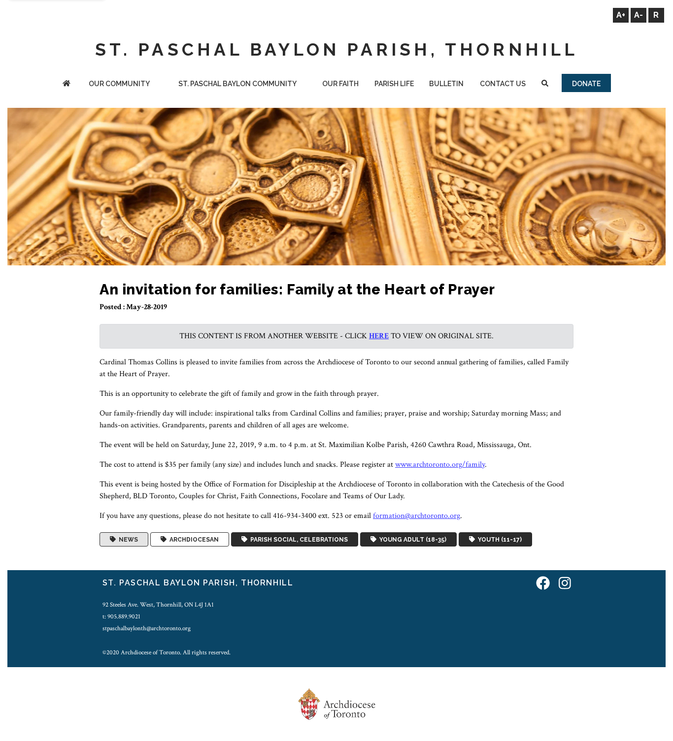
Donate (586, 84)
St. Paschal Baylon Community (237, 84)
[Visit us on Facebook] (543, 584)
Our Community (119, 84)
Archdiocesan (193, 539)
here (379, 336)
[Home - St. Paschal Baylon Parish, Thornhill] (67, 84)
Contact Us (503, 84)
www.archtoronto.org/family (440, 464)
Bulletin (446, 84)
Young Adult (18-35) (411, 539)
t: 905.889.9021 (121, 616)
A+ (620, 15)
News (127, 539)
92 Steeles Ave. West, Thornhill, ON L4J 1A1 (158, 605)
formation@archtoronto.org (416, 516)
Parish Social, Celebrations (297, 539)
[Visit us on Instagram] (565, 584)
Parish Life (394, 84)
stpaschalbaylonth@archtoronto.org (146, 628)
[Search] (545, 84)
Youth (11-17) (498, 539)
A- (638, 15)
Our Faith (340, 84)
